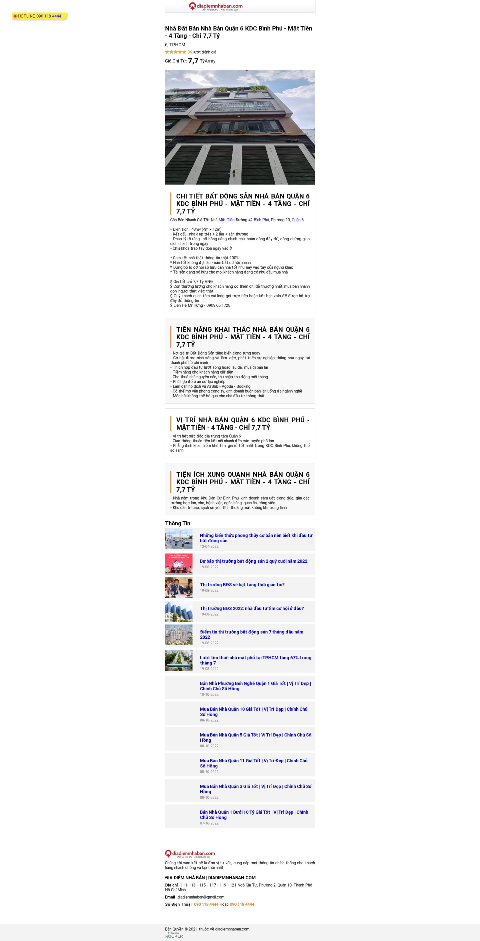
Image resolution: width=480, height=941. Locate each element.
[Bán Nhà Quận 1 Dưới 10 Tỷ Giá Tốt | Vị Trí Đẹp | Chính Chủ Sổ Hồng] (178, 815)
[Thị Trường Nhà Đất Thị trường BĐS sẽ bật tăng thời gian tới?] (178, 587)
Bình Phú (261, 220)
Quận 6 (298, 220)
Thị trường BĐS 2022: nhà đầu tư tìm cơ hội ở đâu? (252, 608)
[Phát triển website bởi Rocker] (174, 935)
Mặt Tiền (226, 220)
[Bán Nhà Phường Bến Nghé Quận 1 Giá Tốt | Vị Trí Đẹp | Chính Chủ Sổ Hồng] (178, 686)
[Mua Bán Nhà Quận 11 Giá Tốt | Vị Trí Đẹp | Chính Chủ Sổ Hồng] (178, 763)
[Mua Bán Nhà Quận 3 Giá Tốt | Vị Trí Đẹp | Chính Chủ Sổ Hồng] (178, 789)
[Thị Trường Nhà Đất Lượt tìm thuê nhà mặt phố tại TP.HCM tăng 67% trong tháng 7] (178, 660)
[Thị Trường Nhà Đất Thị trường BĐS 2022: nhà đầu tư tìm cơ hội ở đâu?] (178, 611)
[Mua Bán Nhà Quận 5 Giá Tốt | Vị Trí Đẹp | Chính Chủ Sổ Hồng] (178, 737)
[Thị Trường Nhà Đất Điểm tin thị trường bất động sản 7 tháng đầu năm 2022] (178, 634)
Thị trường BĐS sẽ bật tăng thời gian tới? (242, 584)
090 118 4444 (48, 16)
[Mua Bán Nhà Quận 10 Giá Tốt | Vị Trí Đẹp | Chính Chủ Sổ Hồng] (178, 712)
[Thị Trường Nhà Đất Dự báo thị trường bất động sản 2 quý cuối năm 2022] (178, 564)
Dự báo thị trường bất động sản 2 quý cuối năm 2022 (253, 561)
